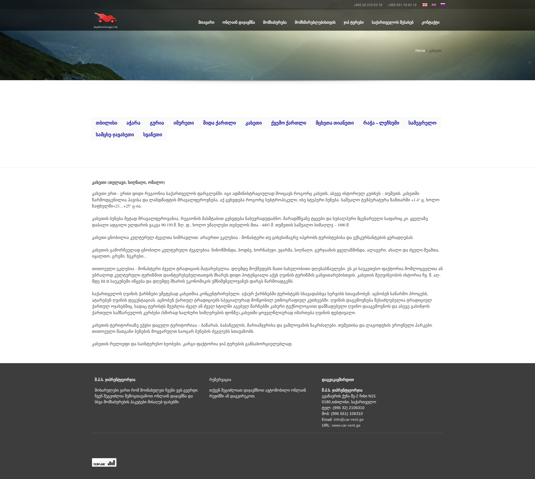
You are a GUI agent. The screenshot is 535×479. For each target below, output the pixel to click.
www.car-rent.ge (346, 425)
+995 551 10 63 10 (402, 4)
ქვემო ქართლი (288, 122)
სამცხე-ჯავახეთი (115, 134)
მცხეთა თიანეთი (335, 122)
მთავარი (206, 22)
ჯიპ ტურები (354, 22)
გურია (157, 122)
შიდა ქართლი (219, 122)
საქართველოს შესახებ (393, 22)
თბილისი (106, 122)
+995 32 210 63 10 (368, 4)
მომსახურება (275, 22)
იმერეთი (184, 122)
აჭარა (133, 122)
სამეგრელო (422, 122)
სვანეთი (152, 134)
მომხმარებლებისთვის (315, 22)
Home (420, 50)
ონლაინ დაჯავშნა (238, 22)
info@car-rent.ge (349, 419)
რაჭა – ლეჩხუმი (381, 122)
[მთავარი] (105, 21)
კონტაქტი (430, 22)
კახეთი (253, 122)
